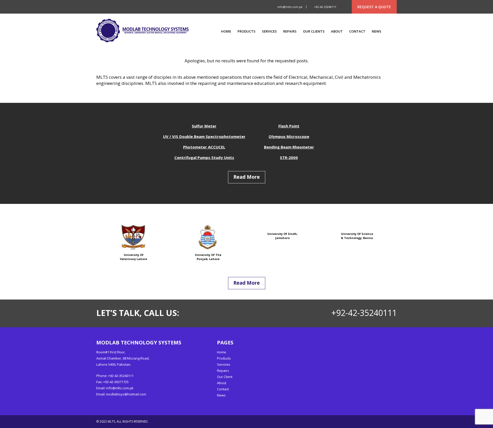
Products (246, 31)
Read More (246, 177)
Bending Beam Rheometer (289, 147)
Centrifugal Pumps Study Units (204, 157)
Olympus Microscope (289, 136)
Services (269, 31)
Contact (357, 31)
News (376, 31)
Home (226, 31)
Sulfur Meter (204, 125)
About (337, 31)
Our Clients (314, 31)
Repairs (290, 31)
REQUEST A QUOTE (374, 6)
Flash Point (288, 125)
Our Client (224, 376)
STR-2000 (289, 157)
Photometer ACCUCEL (204, 147)
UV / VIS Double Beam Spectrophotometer (204, 136)
